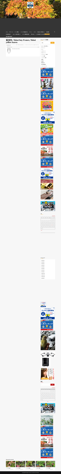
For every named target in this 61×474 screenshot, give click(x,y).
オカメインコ (43, 47)
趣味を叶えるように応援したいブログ (30, 12)
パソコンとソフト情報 (44, 54)
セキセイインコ (43, 52)
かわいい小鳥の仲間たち (16, 34)
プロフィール (11, 31)
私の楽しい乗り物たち (41, 31)
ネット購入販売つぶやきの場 (42, 34)
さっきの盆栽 (8, 468)
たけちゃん (8, 469)
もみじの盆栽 (38, 468)
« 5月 (41, 230)
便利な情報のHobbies (9, 36)
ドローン (35, 31)
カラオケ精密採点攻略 (25, 34)
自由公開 (47, 31)
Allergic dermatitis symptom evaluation (16, 48)
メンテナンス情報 (43, 57)
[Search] (54, 32)
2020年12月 (43, 273)
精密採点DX (43, 62)
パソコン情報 (16, 31)
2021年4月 (42, 268)
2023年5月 (42, 260)
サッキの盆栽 (28, 468)
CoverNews (33, 472)
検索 (41, 381)
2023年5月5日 (31, 469)
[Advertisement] (30, 24)
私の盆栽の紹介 (8, 34)
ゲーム (30, 31)
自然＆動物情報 (43, 64)
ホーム (7, 31)
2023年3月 (42, 263)
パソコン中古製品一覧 (24, 31)
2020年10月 (43, 276)
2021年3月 (42, 270)
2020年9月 (42, 278)
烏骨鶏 (42, 59)
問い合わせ (32, 34)
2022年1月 (42, 265)
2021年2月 (42, 271)
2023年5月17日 (11, 469)
